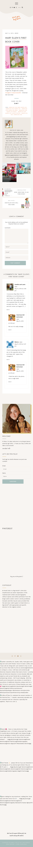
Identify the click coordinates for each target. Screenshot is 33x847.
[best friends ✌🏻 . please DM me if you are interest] (16, 779)
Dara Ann (20, 130)
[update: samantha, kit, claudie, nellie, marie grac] (16, 677)
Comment (7, 227)
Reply (8, 309)
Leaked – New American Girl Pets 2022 (24, 172)
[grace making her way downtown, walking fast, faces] (16, 812)
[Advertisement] (16, 505)
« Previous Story (21, 190)
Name (4, 473)
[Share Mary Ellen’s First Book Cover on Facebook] (14, 103)
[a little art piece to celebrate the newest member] (16, 711)
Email (4, 465)
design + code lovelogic (18, 844)
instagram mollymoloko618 (13, 92)
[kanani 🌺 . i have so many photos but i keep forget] (16, 745)
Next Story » (11, 200)
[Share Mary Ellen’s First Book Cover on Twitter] (16, 103)
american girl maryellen (13, 108)
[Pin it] (17, 103)
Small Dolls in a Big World (20, 842)
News (16, 33)
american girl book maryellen (18, 107)
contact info (6, 448)
